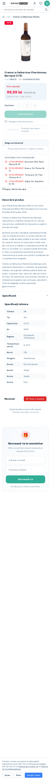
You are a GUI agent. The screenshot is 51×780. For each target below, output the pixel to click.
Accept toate (33, 775)
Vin (8, 17)
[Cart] (47, 3)
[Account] (34, 3)
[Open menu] (4, 3)
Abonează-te (25, 479)
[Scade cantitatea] (19, 105)
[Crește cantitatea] (35, 105)
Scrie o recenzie (36, 399)
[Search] (46, 9)
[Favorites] (41, 3)
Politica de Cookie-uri (28, 766)
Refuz (18, 775)
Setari (7, 775)
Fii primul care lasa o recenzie (30, 129)
